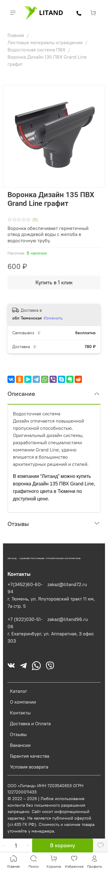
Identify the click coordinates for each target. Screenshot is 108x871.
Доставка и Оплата (30, 723)
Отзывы (18, 734)
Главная (16, 35)
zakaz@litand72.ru (67, 584)
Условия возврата (29, 767)
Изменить (53, 318)
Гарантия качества (29, 756)
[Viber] (53, 379)
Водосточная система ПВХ (37, 50)
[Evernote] (70, 379)
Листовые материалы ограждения (46, 42)
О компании (23, 702)
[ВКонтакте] (11, 379)
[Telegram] (36, 379)
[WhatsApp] (44, 379)
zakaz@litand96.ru (67, 619)
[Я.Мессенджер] (28, 379)
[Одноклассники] (19, 379)
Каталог (18, 691)
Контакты (20, 713)
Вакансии (20, 745)
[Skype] (61, 379)
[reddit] (78, 379)
